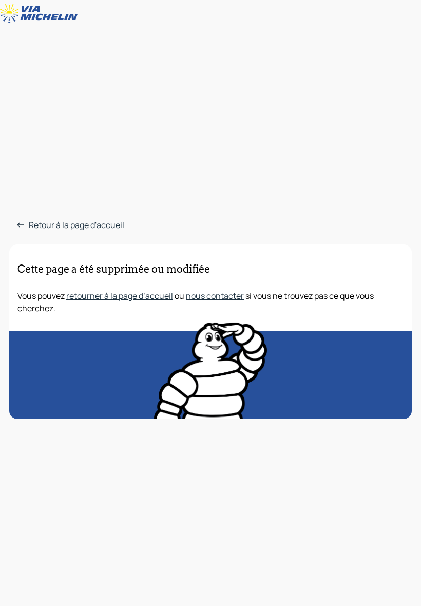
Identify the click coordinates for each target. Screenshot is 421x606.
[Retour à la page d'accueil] (41, 13)
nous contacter (215, 295)
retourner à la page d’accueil (119, 295)
